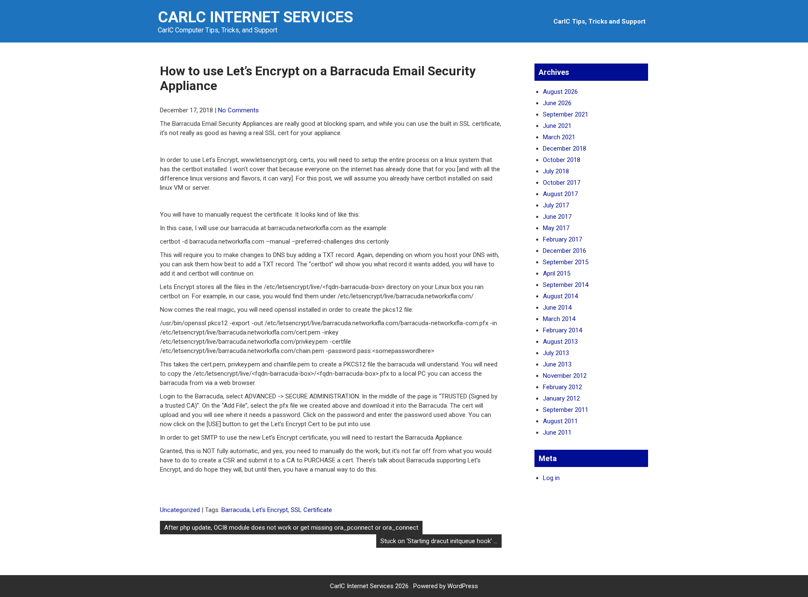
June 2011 (557, 432)
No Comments (238, 110)
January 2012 (561, 398)
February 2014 (562, 330)
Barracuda (235, 510)
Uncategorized (180, 510)
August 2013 (560, 341)
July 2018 (556, 171)
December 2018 (564, 148)
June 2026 (557, 103)
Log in (551, 478)
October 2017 (561, 182)
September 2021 (565, 114)
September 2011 (565, 410)
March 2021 (559, 137)
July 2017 (556, 205)
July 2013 (556, 353)
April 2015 (556, 273)
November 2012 (565, 375)
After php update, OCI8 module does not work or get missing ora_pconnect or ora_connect (291, 527)
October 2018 (561, 160)
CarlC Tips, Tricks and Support (599, 21)
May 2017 (556, 228)
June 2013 (557, 364)
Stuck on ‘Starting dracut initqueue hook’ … (438, 541)
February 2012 (562, 387)
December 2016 (564, 251)
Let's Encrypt (270, 510)
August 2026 (560, 92)
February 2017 (562, 239)
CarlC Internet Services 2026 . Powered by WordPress (404, 586)
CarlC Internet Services (255, 17)
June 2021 (557, 126)
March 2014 (559, 319)
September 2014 (565, 285)
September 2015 (565, 262)
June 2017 (557, 216)
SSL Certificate (311, 510)
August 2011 (560, 421)
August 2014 (560, 296)
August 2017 (560, 194)
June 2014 (557, 307)
